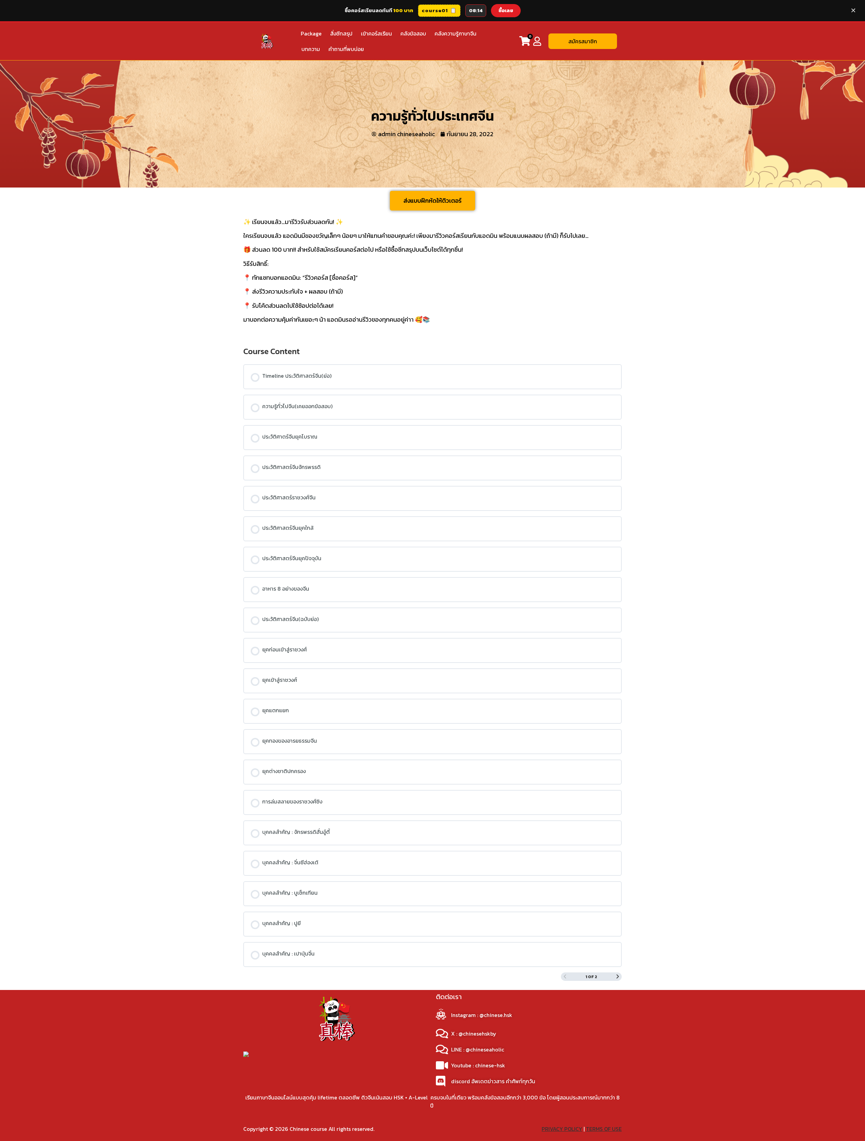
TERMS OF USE (604, 1129)
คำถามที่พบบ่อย (346, 49)
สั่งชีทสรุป (341, 33)
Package (311, 33)
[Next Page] (618, 976)
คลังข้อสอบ (413, 33)
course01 (439, 10)
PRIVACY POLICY (562, 1129)
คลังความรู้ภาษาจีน (455, 33)
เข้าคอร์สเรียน (376, 33)
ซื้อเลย (505, 10)
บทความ (310, 49)
